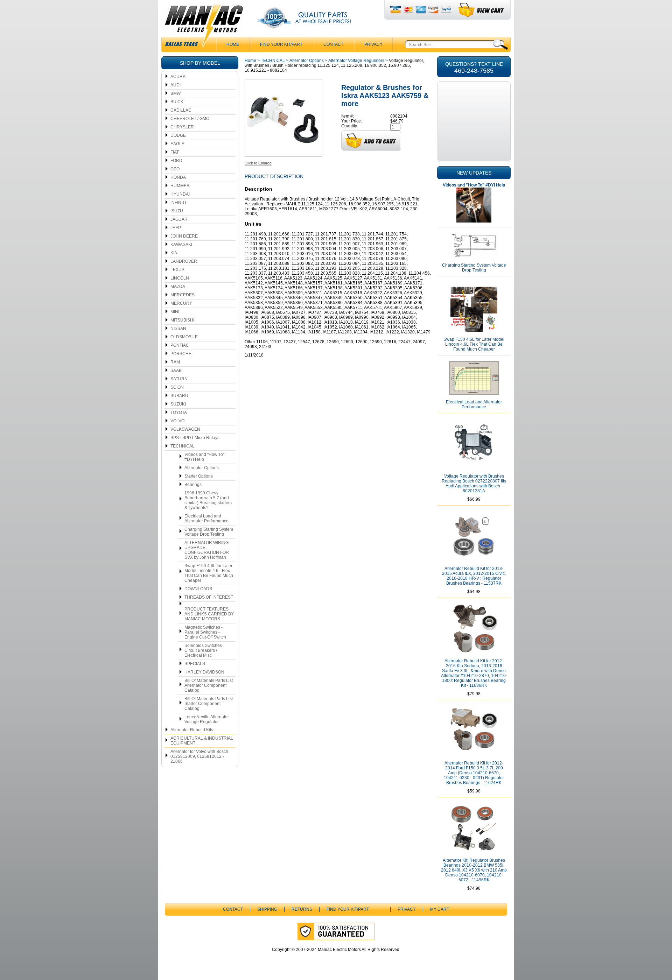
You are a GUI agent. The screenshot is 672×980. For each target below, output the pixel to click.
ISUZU (176, 211)
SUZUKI (178, 404)
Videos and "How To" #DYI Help (204, 457)
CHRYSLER (182, 127)
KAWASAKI (181, 244)
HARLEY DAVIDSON (204, 672)
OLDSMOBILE (184, 336)
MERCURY (181, 303)
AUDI (175, 85)
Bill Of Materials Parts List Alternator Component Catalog (208, 685)
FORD (176, 160)
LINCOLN (179, 278)
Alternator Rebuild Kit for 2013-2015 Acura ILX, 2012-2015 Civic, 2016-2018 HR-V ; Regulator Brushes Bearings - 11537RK (474, 576)
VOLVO (177, 420)
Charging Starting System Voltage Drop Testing (208, 532)
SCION (177, 387)
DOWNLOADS (198, 588)
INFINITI (178, 202)
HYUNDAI (180, 194)
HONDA (178, 177)
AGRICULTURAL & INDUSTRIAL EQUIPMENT (201, 741)
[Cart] (481, 10)
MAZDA (177, 286)
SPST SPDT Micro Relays (194, 437)
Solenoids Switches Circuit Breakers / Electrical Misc (203, 650)
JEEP (175, 227)
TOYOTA (178, 412)
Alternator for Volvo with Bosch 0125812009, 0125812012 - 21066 (199, 756)
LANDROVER (183, 261)
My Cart (439, 909)
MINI (174, 311)
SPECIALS (194, 663)
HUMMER (180, 185)
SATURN (179, 378)
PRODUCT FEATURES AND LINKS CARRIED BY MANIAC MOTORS (209, 614)
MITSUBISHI (182, 320)
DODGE (178, 135)
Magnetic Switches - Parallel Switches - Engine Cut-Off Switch (205, 632)
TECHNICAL (182, 446)
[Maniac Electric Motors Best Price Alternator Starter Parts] (203, 27)
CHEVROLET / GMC (189, 118)
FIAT (174, 152)
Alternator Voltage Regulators (356, 60)
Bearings (193, 484)
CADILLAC (180, 110)
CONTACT (333, 44)
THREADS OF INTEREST (208, 597)
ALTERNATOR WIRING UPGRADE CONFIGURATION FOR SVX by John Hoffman (206, 550)
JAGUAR (179, 219)
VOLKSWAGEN (185, 429)
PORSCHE (180, 353)
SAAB (176, 370)
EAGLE (177, 143)
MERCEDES (182, 294)
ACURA (178, 76)
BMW (175, 93)
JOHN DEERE (184, 236)
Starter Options (198, 476)
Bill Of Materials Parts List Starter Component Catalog (208, 703)
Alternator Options (201, 467)
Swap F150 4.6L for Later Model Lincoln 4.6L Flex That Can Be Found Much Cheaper (208, 573)
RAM (175, 362)
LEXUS (177, 269)
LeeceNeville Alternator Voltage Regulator (206, 719)
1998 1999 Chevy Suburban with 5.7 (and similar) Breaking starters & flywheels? (208, 500)
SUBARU (179, 395)
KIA (173, 253)
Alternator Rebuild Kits (191, 729)
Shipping (267, 909)
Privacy (373, 44)
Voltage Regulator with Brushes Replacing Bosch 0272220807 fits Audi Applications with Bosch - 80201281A (474, 483)
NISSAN (178, 328)
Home (250, 60)
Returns (302, 909)
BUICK (176, 101)
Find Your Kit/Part (281, 44)
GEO (175, 169)
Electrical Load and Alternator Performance (206, 518)
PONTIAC (179, 345)
